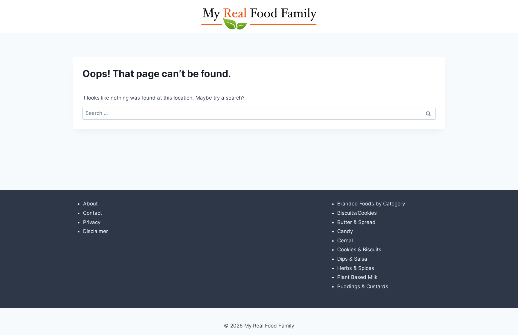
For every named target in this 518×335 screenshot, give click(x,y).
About (90, 204)
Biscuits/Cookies (357, 213)
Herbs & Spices (355, 268)
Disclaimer (95, 231)
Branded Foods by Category (371, 204)
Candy (345, 231)
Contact (92, 213)
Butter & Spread (356, 222)
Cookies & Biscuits (359, 250)
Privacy (91, 222)
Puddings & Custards (362, 286)
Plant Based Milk (357, 277)
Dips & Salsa (352, 259)
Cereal (345, 241)
